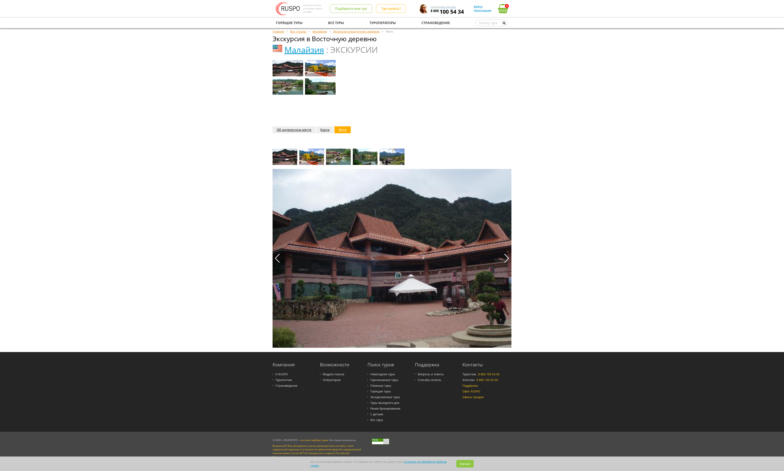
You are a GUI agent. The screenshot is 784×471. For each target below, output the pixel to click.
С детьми (376, 414)
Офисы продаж (473, 397)
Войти (478, 6)
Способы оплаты (429, 380)
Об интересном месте (294, 130)
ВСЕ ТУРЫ (336, 23)
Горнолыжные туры (384, 380)
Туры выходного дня (384, 403)
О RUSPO (281, 374)
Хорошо (465, 464)
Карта (325, 130)
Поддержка (470, 386)
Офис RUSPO (471, 391)
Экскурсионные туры (385, 397)
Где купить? (391, 8)
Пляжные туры (380, 386)
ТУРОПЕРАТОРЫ (383, 23)
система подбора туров (314, 440)
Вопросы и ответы (431, 374)
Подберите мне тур (351, 8)
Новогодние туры (382, 374)
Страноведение (286, 386)
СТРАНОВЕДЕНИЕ (435, 23)
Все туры (376, 420)
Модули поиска (333, 374)
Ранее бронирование (385, 408)
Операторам (332, 380)
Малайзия (304, 49)
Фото (343, 130)
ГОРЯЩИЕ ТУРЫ (289, 23)
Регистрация (482, 10)
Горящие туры (380, 391)
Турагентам (283, 380)
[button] (506, 258)
